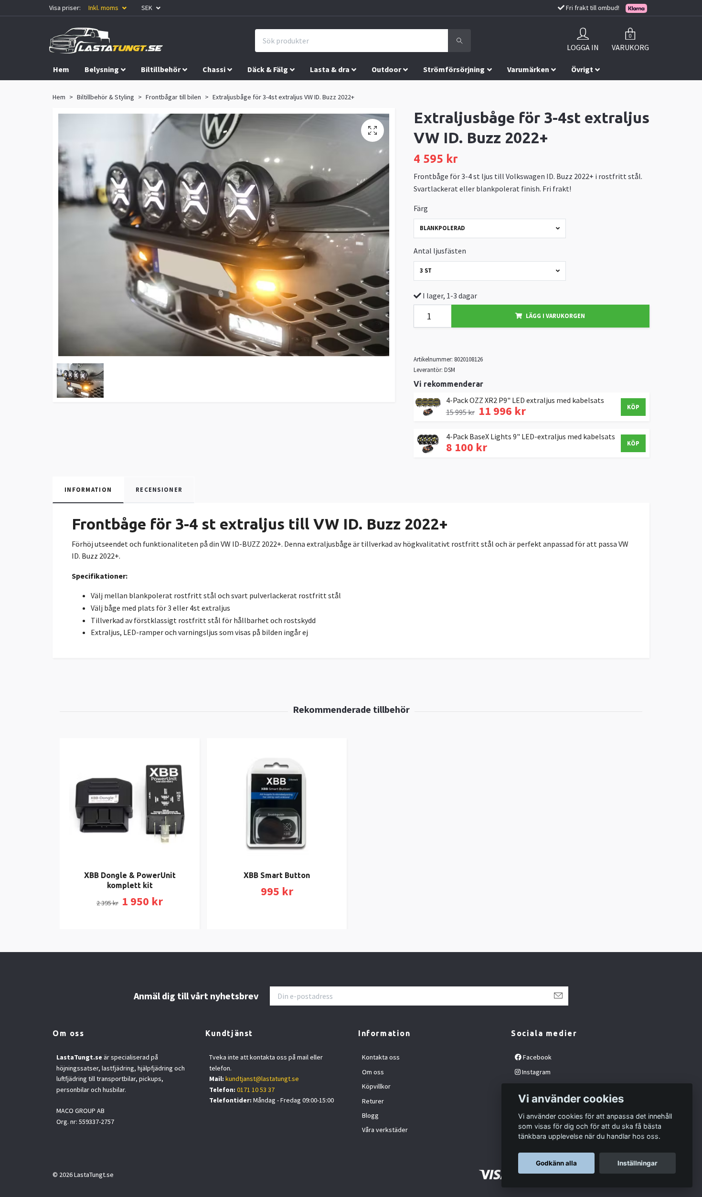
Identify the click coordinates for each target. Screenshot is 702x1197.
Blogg (370, 1115)
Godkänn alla (556, 1163)
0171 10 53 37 (256, 1089)
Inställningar (637, 1163)
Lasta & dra (330, 69)
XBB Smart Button (277, 875)
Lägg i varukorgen (555, 315)
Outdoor (386, 69)
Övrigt (582, 69)
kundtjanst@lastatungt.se (262, 1078)
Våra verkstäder (385, 1129)
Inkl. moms (104, 7)
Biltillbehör (161, 69)
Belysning (102, 69)
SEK (147, 7)
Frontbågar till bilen (173, 97)
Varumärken (528, 69)
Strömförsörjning (454, 69)
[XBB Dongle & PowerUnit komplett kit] (129, 802)
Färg (421, 208)
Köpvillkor (376, 1086)
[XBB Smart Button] (276, 802)
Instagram (536, 1072)
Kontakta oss (381, 1057)
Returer (373, 1101)
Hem (61, 69)
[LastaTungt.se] (106, 40)
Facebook (536, 1057)
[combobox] (490, 228)
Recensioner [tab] (159, 489)
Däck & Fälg (267, 69)
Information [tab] (88, 489)
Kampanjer (72, 89)
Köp (633, 407)
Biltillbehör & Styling (105, 97)
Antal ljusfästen (440, 250)
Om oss (373, 1072)
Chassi (213, 69)
